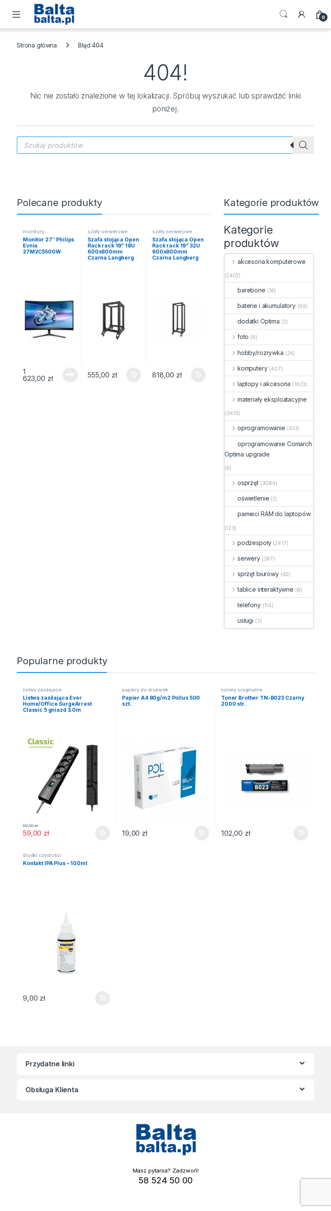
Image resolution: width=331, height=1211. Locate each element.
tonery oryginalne (241, 690)
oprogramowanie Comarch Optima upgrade (268, 449)
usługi (245, 620)
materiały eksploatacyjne (271, 399)
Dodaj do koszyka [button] (129, 375)
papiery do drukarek (145, 690)
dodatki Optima (258, 321)
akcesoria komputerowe (271, 261)
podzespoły (254, 542)
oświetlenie (253, 498)
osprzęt (248, 482)
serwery (248, 558)
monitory (33, 231)
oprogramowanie (261, 427)
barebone (251, 290)
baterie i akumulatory (266, 305)
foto (243, 336)
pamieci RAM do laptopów (274, 513)
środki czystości (42, 855)
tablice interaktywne (265, 589)
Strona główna (37, 45)
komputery (252, 368)
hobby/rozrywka (260, 352)
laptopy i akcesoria (263, 383)
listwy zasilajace (42, 690)
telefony (249, 605)
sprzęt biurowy (258, 573)
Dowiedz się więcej (65, 375)
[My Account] (301, 14)
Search (283, 14)
